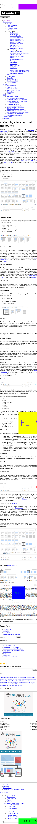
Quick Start (10, 26)
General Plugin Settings (16, 48)
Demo (5, 84)
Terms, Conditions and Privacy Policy (13, 789)
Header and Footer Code (17, 40)
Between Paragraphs (12, 88)
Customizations (11, 76)
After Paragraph (11, 87)
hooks (25, 682)
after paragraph (20, 677)
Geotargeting (13, 68)
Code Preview (14, 34)
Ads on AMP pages (15, 54)
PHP (15, 683)
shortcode (6, 685)
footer (11, 682)
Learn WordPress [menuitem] (11, 798)
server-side (30, 683)
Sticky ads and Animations (14, 90)
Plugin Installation (12, 25)
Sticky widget (19, 508)
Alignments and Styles (16, 39)
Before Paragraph (11, 85)
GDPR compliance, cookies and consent (18, 112)
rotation (26, 683)
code (6, 680)
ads (12, 677)
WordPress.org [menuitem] (11, 795)
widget (16, 685)
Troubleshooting (11, 82)
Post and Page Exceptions (17, 59)
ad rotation (8, 677)
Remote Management (12, 79)
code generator (11, 151)
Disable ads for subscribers (14, 104)
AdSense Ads (14, 45)
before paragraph (8, 679)
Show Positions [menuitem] (12, 808)
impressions (33, 682)
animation (29, 677)
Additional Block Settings (17, 51)
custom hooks (16, 680)
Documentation (7, 22)
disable (32, 680)
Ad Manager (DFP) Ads (16, 56)
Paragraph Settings (15, 42)
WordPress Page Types (16, 43)
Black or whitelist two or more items (17, 101)
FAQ (4, 95)
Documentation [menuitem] (11, 797)
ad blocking (3, 677)
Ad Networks (10, 74)
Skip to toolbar (4, 792)
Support (5, 785)
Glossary (9, 29)
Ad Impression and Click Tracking (19, 70)
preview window (11, 565)
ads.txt (12, 57)
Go (35, 669)
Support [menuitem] (9, 800)
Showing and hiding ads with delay (16, 110)
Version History (7, 116)
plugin (23, 683)
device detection (28, 680)
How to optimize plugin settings (15, 98)
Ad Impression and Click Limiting (19, 71)
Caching (12, 61)
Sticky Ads (13, 67)
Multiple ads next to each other (11, 634)
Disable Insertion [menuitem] (12, 815)
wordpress (20, 685)
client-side (33, 679)
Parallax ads (10, 93)
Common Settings (12, 28)
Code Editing (14, 33)
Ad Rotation (13, 62)
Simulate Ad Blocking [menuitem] (14, 818)
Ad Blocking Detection (16, 73)
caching (26, 679)
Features (9, 23)
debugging (21, 680)
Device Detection (15, 65)
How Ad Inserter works (13, 96)
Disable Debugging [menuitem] (13, 804)
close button (2, 680)
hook (23, 682)
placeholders (3, 131)
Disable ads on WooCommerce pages (17, 99)
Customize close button (13, 102)
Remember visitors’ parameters (15, 107)
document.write (3, 682)
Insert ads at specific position (14, 106)
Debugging (10, 78)
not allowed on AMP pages (29, 160)
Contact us (6, 118)
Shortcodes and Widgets (16, 37)
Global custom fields (12, 81)
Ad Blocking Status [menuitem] (13, 817)
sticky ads (31, 130)
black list (23, 679)
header (20, 682)
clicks (29, 679)
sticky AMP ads (8, 162)
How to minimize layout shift (15, 113)
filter (9, 682)
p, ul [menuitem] (13, 811)
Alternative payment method (14, 115)
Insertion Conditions (15, 47)
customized (14, 503)
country (8, 680)
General (4, 261)
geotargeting (15, 682)
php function (18, 683)
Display (24, 499)
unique (13, 685)
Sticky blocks (10, 92)
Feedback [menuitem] (9, 801)
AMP (25, 677)
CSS (12, 680)
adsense (15, 677)
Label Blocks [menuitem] (11, 806)
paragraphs (11, 683)
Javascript (6, 683)
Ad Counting (13, 64)
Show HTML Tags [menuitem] (13, 813)
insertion (1, 683)
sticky (10, 685)
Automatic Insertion (15, 36)
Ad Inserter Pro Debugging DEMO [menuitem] (14, 803)
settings (2, 685)
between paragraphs (17, 679)
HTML (28, 682)
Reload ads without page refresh (15, 109)
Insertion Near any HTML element (19, 53)
